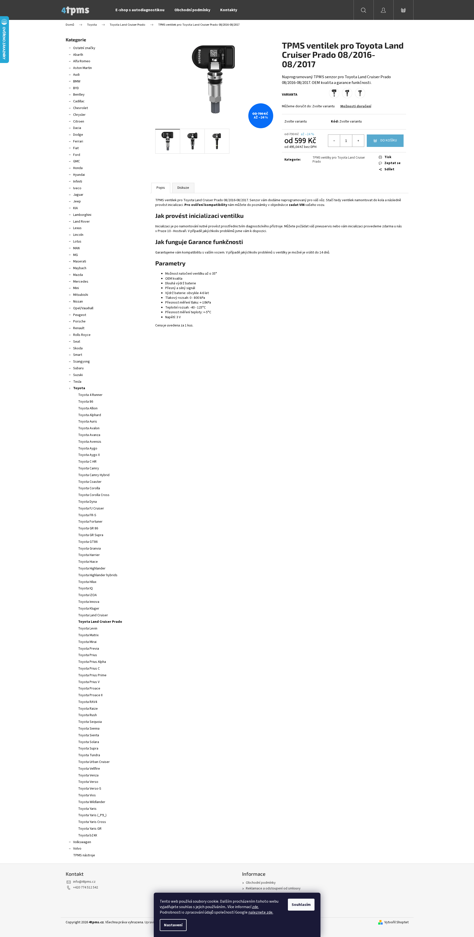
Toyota (79, 388)
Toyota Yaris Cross (92, 821)
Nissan (78, 301)
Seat (76, 341)
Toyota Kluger (88, 608)
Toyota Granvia (89, 548)
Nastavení (173, 925)
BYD (76, 88)
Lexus (77, 228)
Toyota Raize (88, 708)
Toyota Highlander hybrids (97, 575)
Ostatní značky (84, 48)
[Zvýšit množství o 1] (358, 141)
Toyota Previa (88, 648)
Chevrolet (80, 108)
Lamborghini (82, 214)
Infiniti (77, 181)
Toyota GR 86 (88, 528)
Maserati (79, 261)
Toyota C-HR (87, 461)
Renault (78, 328)
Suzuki (78, 375)
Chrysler (79, 114)
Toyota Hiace (88, 561)
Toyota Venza (88, 775)
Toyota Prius (87, 655)
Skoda (78, 348)
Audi (76, 74)
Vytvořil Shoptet (396, 922)
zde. (255, 907)
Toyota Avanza (89, 435)
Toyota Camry (88, 468)
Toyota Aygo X (89, 454)
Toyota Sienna (89, 728)
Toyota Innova (88, 601)
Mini (76, 288)
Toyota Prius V (89, 682)
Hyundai (79, 174)
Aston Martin (82, 67)
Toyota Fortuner (90, 521)
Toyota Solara (88, 742)
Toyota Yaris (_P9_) (92, 815)
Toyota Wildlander (91, 802)
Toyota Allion (88, 408)
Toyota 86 (85, 401)
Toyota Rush (87, 715)
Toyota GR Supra (90, 535)
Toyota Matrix (88, 635)
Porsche (79, 321)
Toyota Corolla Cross (93, 495)
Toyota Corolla (89, 488)
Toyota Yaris (87, 808)
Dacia (77, 127)
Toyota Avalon (89, 428)
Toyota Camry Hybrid (93, 475)
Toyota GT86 (88, 541)
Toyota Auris (87, 421)
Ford (76, 154)
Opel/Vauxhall (83, 308)
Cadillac (79, 101)
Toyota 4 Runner (90, 394)
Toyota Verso (88, 781)
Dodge (78, 134)
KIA (75, 208)
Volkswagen (82, 842)
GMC (76, 161)
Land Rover (81, 221)
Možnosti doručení (355, 106)
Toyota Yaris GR (90, 828)
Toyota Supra (88, 748)
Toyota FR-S (87, 515)
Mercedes (80, 281)
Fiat (76, 148)
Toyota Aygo (87, 448)
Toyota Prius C (89, 668)
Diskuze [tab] (183, 187)
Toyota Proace (89, 688)
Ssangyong (81, 361)
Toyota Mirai (87, 641)
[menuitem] (139, 10)
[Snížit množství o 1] (334, 141)
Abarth (78, 54)
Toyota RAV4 (87, 701)
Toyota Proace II (90, 695)
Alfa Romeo (81, 61)
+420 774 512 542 (85, 887)
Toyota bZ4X (87, 835)
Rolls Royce (82, 334)
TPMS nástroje (84, 855)
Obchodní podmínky (261, 882)
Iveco (77, 188)
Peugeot (79, 314)
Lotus (77, 241)
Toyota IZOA (87, 595)
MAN (76, 248)
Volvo (77, 848)
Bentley (79, 94)
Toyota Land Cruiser (93, 615)
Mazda (78, 274)
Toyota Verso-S (89, 788)
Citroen (78, 121)
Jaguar (78, 194)
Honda (78, 168)
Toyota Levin (87, 628)
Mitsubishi (80, 294)
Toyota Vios (87, 795)
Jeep (77, 201)
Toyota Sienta (88, 735)
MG (75, 254)
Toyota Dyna (87, 501)
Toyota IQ (85, 588)
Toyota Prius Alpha (92, 661)
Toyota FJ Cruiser (91, 508)
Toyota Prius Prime (92, 675)
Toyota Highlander (91, 568)
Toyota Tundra (89, 755)
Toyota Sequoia (90, 721)
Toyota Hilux (87, 581)
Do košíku (388, 140)
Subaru (78, 368)
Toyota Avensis (89, 441)
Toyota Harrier (89, 555)
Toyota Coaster (90, 481)
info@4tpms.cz (84, 881)
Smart (77, 354)
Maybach (79, 268)
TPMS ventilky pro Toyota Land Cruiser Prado (339, 159)
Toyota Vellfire (89, 768)
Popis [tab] (161, 187)
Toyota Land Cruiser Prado (100, 621)
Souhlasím (301, 904)
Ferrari (78, 141)
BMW (76, 81)
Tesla (77, 381)
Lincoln (78, 234)
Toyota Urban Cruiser (94, 761)
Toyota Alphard (89, 415)
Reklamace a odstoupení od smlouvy (273, 888)
